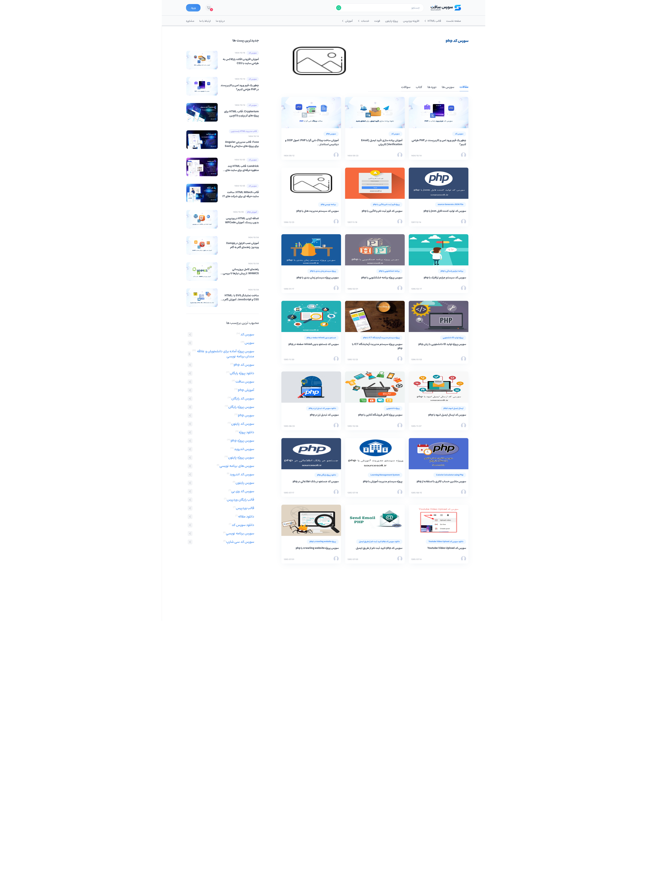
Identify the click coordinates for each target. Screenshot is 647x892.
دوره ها (431, 87)
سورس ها (448, 87)
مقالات (464, 87)
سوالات (405, 87)
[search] (338, 7)
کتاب (419, 87)
